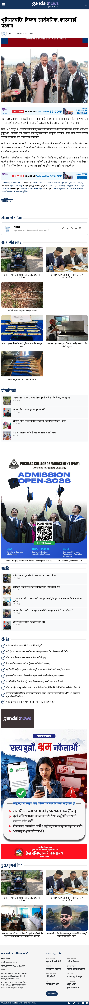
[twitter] (67, 228)
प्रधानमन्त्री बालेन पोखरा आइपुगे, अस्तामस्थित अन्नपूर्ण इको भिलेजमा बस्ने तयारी (43, 610)
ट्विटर (30, 185)
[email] (84, 228)
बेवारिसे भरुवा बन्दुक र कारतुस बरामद (22, 310)
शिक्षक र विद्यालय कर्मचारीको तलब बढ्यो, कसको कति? (34, 433)
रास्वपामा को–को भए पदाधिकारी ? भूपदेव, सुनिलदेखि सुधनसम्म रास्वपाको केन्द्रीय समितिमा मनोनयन (48, 600)
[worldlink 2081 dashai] (44, 111)
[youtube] (76, 228)
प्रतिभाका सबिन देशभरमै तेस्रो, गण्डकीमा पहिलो (24, 646)
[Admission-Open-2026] (44, 509)
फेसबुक (25, 185)
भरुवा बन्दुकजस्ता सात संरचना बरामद (22, 379)
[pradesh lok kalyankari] (44, 794)
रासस (17, 227)
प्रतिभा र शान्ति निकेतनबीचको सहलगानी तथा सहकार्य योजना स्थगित (39, 421)
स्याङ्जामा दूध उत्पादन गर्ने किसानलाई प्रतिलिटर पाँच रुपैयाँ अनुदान (67, 345)
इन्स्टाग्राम (36, 185)
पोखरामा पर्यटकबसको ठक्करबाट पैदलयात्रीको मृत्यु (26, 658)
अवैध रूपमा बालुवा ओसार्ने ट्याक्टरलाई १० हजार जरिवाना (22, 276)
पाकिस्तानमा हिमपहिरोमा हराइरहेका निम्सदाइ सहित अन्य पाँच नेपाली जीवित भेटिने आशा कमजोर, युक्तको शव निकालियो (43, 694)
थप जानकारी (52, 993)
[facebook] (63, 228)
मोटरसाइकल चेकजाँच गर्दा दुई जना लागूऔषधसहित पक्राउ (22, 345)
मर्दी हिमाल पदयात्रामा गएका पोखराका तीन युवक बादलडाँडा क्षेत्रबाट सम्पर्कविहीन (37, 652)
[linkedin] (80, 228)
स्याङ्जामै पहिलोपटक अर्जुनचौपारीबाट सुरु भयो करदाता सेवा (66, 276)
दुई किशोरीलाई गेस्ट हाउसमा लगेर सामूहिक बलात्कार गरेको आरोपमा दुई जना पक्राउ (38, 669)
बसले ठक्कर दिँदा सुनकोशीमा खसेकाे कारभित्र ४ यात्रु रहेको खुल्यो (31, 702)
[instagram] (72, 228)
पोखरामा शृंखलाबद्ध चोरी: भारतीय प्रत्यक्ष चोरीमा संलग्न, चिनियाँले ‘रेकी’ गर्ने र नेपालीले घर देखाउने (43, 687)
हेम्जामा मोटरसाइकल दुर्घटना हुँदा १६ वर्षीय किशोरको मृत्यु (28, 663)
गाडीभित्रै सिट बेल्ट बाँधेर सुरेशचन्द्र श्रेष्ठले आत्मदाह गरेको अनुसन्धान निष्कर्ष (34, 681)
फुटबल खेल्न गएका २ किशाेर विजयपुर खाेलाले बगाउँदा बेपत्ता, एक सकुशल (42, 398)
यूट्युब (43, 185)
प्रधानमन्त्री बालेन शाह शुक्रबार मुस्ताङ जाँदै (29, 409)
